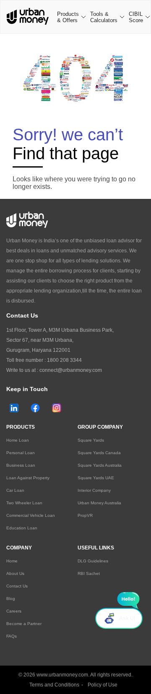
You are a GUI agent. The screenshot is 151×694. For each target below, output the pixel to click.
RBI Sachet (89, 573)
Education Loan (21, 528)
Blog (10, 598)
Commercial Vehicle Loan (30, 515)
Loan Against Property (27, 477)
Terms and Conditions (54, 685)
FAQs (11, 636)
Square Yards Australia (100, 465)
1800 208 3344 (64, 360)
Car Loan (15, 490)
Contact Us (17, 586)
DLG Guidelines (93, 561)
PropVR (85, 515)
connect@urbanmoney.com (70, 370)
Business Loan (20, 465)
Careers (13, 611)
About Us (15, 573)
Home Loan (17, 440)
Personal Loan (20, 452)
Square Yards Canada (99, 452)
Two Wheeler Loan (24, 503)
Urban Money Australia (99, 503)
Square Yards (91, 440)
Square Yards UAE (96, 477)
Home (12, 561)
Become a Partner (24, 623)
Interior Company (94, 490)
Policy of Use (102, 685)
